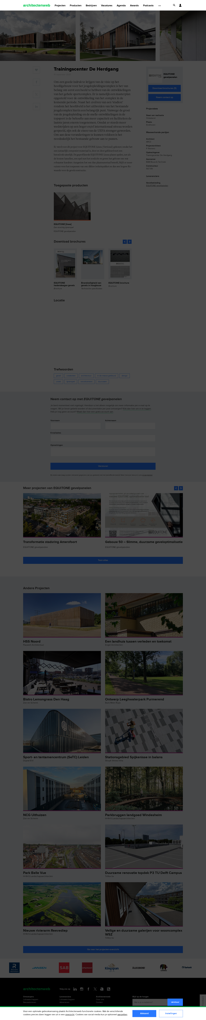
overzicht (69, 1014)
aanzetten (122, 1014)
